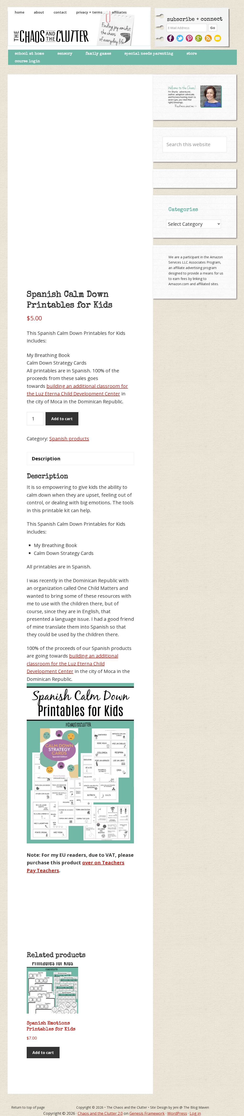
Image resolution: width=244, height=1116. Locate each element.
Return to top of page (28, 1107)
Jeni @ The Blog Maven (191, 1107)
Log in (195, 1113)
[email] (218, 38)
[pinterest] (190, 38)
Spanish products (69, 438)
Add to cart (62, 418)
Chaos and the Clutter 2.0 (100, 1113)
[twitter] (180, 38)
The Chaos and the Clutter (79, 28)
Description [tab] (46, 458)
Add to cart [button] (43, 1052)
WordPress (177, 1113)
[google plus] (199, 38)
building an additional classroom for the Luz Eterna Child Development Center (72, 663)
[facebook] (171, 38)
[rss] (209, 38)
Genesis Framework (147, 1113)
